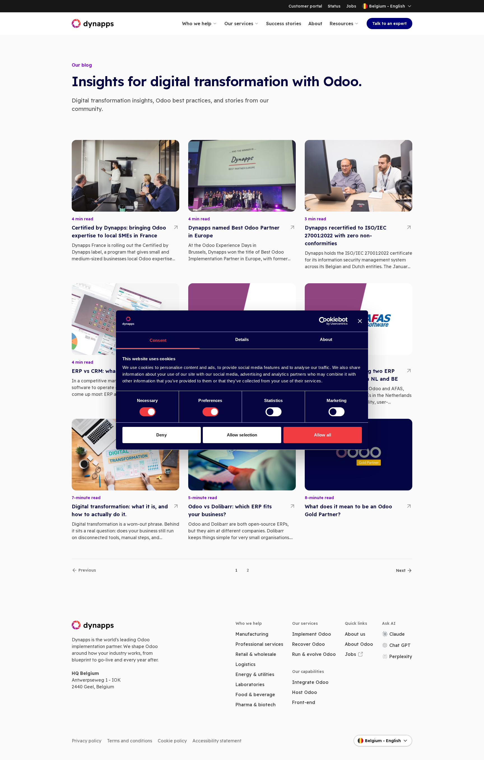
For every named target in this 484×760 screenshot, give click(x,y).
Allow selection (242, 434)
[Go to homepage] (93, 23)
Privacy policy (86, 740)
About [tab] (326, 339)
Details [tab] (242, 339)
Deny (161, 434)
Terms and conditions (129, 740)
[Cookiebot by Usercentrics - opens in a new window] (323, 321)
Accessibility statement (216, 740)
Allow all (322, 434)
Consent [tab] (158, 340)
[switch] (210, 411)
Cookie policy (172, 740)
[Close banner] (360, 321)
